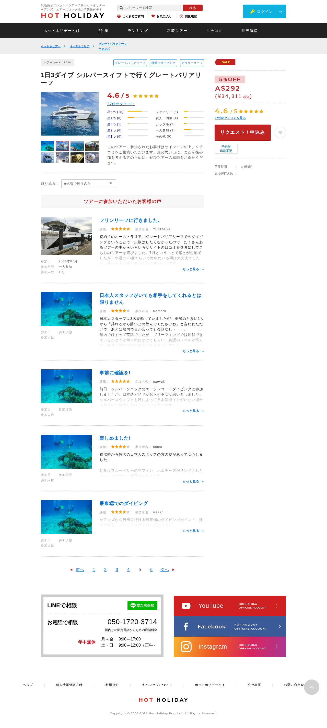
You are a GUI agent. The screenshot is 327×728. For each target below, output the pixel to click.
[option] (70, 114)
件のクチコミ (121, 104)
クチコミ (214, 31)
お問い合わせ (294, 685)
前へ (80, 569)
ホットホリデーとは (61, 31)
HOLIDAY (73, 15)
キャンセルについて (157, 685)
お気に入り (164, 16)
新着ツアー (177, 31)
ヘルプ (28, 685)
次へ (164, 569)
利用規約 (112, 685)
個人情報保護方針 (69, 685)
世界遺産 (250, 31)
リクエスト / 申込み (242, 132)
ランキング (138, 31)
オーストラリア (79, 46)
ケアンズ (104, 48)
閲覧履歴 (191, 16)
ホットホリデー (51, 46)
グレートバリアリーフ (113, 43)
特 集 (104, 31)
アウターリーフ (192, 62)
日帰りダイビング (163, 62)
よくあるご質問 (133, 16)
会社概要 (254, 685)
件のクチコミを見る (230, 118)
